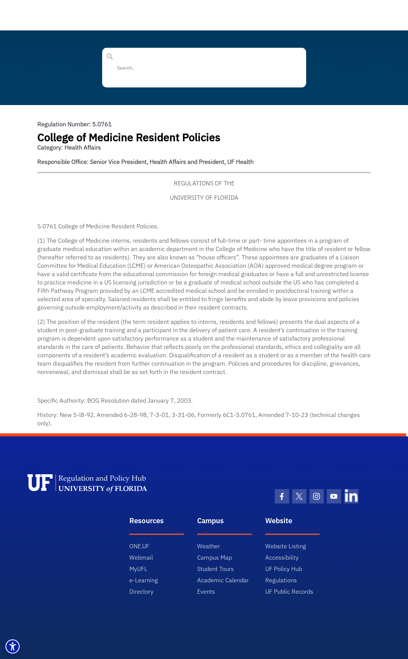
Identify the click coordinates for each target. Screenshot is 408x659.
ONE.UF (139, 546)
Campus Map (214, 557)
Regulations (281, 580)
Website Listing (285, 546)
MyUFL (138, 569)
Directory (141, 591)
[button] (12, 646)
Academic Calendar (223, 580)
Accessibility (282, 557)
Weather (208, 546)
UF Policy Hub (283, 569)
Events (206, 591)
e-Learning (143, 580)
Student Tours (215, 569)
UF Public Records (289, 591)
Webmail (141, 557)
